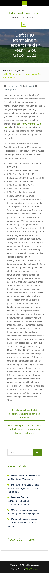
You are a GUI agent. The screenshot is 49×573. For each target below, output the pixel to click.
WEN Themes (31, 569)
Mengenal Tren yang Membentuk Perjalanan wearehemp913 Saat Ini (18, 501)
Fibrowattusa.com (23, 13)
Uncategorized (10, 90)
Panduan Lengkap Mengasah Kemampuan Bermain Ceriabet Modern (23, 522)
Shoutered (29, 86)
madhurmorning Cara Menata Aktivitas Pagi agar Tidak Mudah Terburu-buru (23, 488)
